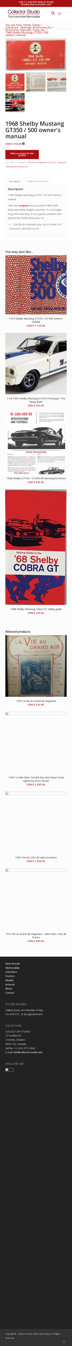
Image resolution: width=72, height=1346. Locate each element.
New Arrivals (12, 963)
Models (9, 980)
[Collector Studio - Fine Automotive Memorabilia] (29, 13)
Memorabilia (12, 967)
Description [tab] (14, 181)
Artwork (10, 984)
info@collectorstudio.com (36, 4)
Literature (11, 971)
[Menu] (59, 13)
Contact (9, 992)
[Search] (51, 13)
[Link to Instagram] (64, 1341)
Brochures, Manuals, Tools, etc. (42, 162)
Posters (10, 976)
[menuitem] (51, 13)
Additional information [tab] (38, 181)
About (8, 988)
